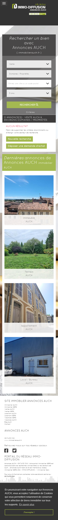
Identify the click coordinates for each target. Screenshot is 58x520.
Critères (30, 112)
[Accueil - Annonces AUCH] (29, 6)
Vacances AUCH (10, 420)
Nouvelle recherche (19, 138)
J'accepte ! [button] (29, 512)
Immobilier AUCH (10, 405)
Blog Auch (8, 422)
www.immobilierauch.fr (13, 440)
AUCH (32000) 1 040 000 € (29, 296)
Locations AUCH (10, 413)
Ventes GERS (9, 411)
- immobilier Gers (42, 470)
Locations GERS (10, 415)
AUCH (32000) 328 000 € (29, 189)
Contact (7, 424)
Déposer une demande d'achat (26, 145)
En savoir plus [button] (26, 504)
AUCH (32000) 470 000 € (29, 350)
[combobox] (29, 83)
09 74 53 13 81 (9, 438)
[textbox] (29, 83)
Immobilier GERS (10, 407)
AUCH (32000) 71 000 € (29, 242)
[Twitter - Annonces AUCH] (14, 450)
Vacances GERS (10, 417)
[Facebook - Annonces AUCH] (6, 450)
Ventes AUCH (9, 409)
